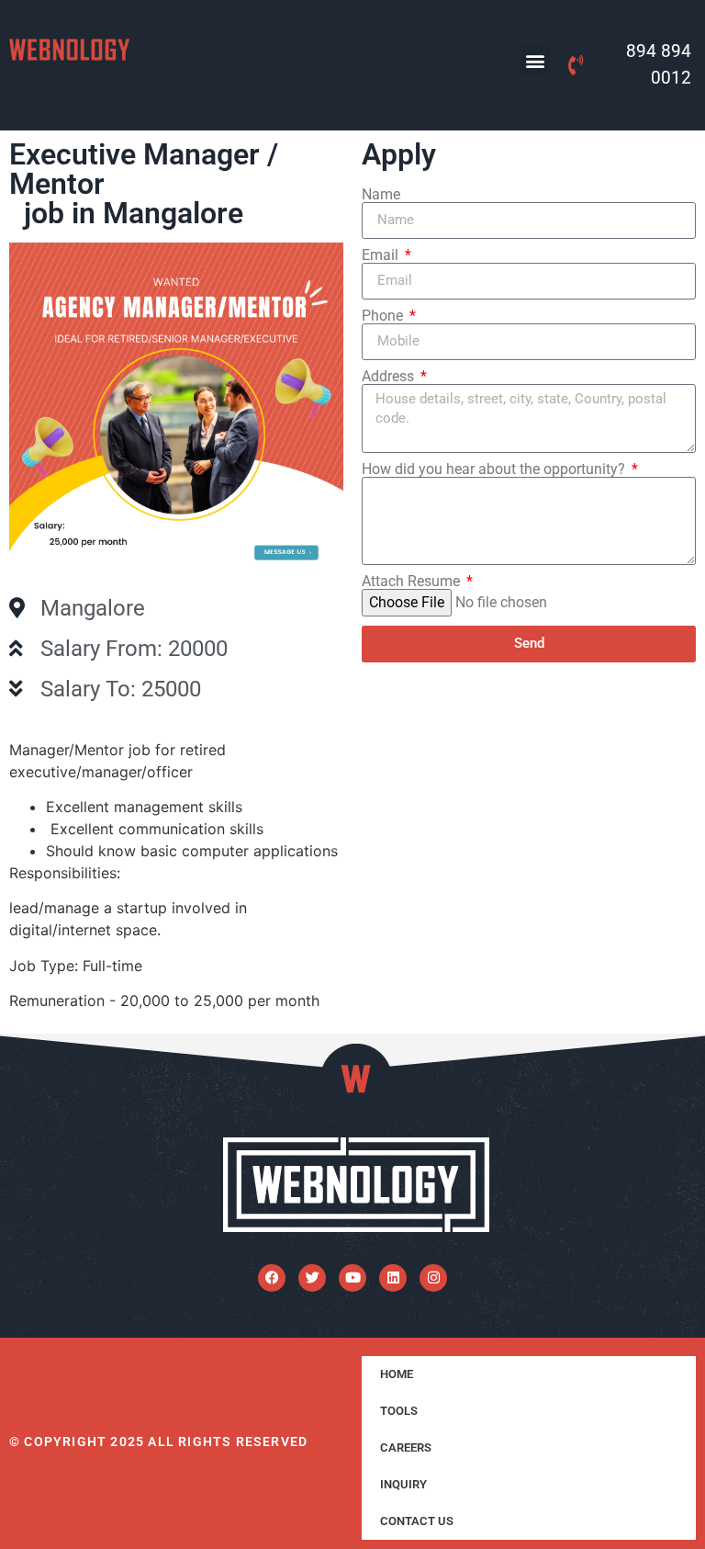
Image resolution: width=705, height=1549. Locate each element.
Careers (405, 1447)
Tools (399, 1411)
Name (381, 194)
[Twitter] (312, 1278)
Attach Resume (413, 581)
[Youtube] (352, 1278)
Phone (384, 316)
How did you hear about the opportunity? (495, 469)
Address (390, 376)
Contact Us (416, 1521)
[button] (535, 60)
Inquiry (403, 1484)
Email (382, 255)
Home (396, 1374)
